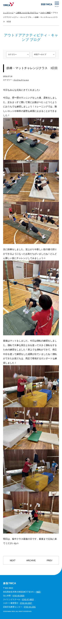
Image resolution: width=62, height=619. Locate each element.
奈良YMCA (8, 4)
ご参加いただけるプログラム (27, 13)
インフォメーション (21, 80)
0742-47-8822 (28, 599)
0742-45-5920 (18, 596)
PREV (49, 560)
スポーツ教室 (45, 13)
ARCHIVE (31, 560)
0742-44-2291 (30, 607)
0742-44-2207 (26, 603)
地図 (38, 592)
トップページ (8, 13)
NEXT (12, 560)
